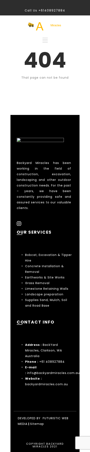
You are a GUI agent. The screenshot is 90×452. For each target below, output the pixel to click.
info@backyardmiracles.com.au (53, 373)
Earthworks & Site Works (45, 277)
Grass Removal (38, 283)
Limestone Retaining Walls (46, 289)
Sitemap (37, 424)
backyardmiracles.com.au (46, 384)
